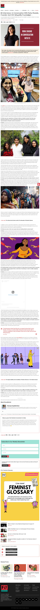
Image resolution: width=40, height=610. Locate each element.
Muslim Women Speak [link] (16, 414)
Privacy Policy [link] (34, 590)
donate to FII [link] (10, 52)
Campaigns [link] (12, 10)
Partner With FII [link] (27, 588)
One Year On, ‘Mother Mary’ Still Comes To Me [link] (17, 533)
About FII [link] (17, 587)
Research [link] (6, 10)
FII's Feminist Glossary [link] (7, 470)
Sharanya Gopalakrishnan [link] (6, 19)
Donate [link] (36, 10)
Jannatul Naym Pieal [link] (13, 530)
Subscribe (4, 456)
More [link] (33, 10)
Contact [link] (17, 588)
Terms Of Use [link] (34, 588)
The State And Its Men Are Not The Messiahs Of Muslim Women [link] (19, 220)
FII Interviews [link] (9, 414)
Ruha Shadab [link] (33, 414)
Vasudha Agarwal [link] (12, 541)
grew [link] (3, 105)
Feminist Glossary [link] (16, 13)
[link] (38, 184)
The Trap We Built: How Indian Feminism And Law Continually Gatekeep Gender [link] (19, 574)
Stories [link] (2, 10)
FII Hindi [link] (29, 13)
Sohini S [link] (10, 525)
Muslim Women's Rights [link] (25, 414)
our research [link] (19, 337)
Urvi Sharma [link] (11, 535)
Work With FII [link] (26, 590)
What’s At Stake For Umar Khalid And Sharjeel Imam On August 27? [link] (21, 523)
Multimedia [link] (24, 10)
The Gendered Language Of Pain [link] (33, 573)
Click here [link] (22, 2)
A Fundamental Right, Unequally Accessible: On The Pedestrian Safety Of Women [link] (22, 539)
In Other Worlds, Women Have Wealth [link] (6, 573)
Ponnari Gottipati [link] (31, 575)
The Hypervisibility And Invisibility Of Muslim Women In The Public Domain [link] (22, 379)
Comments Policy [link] (35, 587)
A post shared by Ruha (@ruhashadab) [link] (13, 307)
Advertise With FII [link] (27, 587)
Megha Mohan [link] (4, 575)
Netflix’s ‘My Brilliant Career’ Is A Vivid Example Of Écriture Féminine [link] (21, 528)
